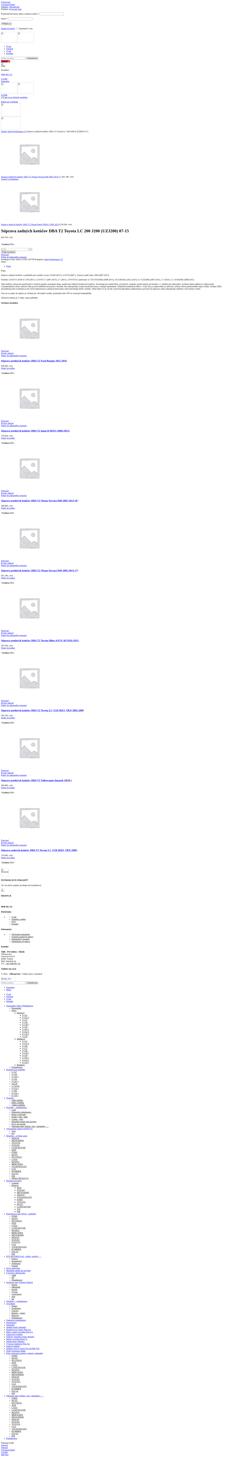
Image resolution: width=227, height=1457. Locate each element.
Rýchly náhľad (7, 353)
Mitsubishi (16, 1287)
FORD (14, 1152)
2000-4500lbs (17, 1100)
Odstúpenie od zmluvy (21, 941)
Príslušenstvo (17, 1067)
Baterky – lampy (18, 1313)
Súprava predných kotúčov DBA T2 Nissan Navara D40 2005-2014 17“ (31, 177)
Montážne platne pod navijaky (24, 1122)
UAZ (14, 1169)
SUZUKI (15, 1145)
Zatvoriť (4, 1445)
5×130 (24, 1022)
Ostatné (15, 1266)
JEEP (14, 1150)
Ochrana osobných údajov (22, 937)
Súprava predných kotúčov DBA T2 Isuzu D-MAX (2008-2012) (35, 430)
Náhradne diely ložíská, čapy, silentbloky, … (30, 1126)
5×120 (24, 1036)
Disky (14, 1010)
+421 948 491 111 (12, 963)
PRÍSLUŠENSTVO (20, 1178)
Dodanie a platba (19, 919)
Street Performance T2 (17, 131)
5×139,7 (25, 1025)
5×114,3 (25, 1018)
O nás (14, 917)
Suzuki (14, 1289)
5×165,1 (25, 1029)
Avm (14, 1131)
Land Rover (17, 1294)
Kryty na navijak (18, 1124)
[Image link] (8, 980)
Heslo (4, 19)
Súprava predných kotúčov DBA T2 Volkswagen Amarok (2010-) (36, 780)
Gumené (15, 1183)
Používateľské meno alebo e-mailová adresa (20, 14)
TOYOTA (16, 1143)
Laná (14, 1110)
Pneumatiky (16, 1008)
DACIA (15, 1174)
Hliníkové (21, 1039)
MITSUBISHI (18, 1140)
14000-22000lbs (18, 1105)
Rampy (15, 1306)
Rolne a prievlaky (19, 1114)
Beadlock (21, 1065)
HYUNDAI (17, 1157)
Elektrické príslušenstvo (21, 1112)
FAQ (14, 922)
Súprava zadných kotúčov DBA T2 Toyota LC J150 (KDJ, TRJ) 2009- (39, 850)
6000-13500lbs (18, 1103)
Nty (13, 1133)
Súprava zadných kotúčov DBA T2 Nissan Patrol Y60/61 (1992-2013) (30, 224)
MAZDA (15, 1162)
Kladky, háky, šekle (20, 1117)
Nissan (14, 1285)
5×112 (24, 1015)
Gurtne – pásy (17, 1119)
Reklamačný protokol (20, 939)
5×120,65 (16, 1086)
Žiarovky (15, 1315)
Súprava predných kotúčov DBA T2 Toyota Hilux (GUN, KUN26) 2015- (40, 640)
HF (13, 1278)
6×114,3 (25, 1032)
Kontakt (4, 61)
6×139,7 (25, 1034)
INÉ (13, 1176)
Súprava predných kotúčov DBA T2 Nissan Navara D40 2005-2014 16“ (39, 500)
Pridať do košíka (8, 252)
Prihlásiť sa (6, 24)
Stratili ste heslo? (8, 28)
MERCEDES (17, 1164)
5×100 (14, 1091)
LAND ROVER (18, 1148)
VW (18, 1209)
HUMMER (16, 1171)
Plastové (15, 1185)
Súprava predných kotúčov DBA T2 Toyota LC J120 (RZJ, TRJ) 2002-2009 (42, 710)
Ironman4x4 (17, 1261)
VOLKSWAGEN (19, 1166)
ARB (14, 1275)
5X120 (14, 1084)
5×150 (24, 1027)
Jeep (13, 1296)
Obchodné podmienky (21, 934)
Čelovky (15, 1311)
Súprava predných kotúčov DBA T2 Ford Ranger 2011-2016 (34, 360)
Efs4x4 (14, 1259)
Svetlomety (16, 1308)
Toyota (14, 1292)
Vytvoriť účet (15, 9)
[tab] (116, 266)
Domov (4, 131)
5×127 (24, 1020)
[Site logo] (9, 42)
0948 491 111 (6, 74)
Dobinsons (16, 1263)
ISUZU (15, 1155)
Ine (13, 1299)
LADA (15, 1159)
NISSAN (15, 1138)
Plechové (20, 1013)
